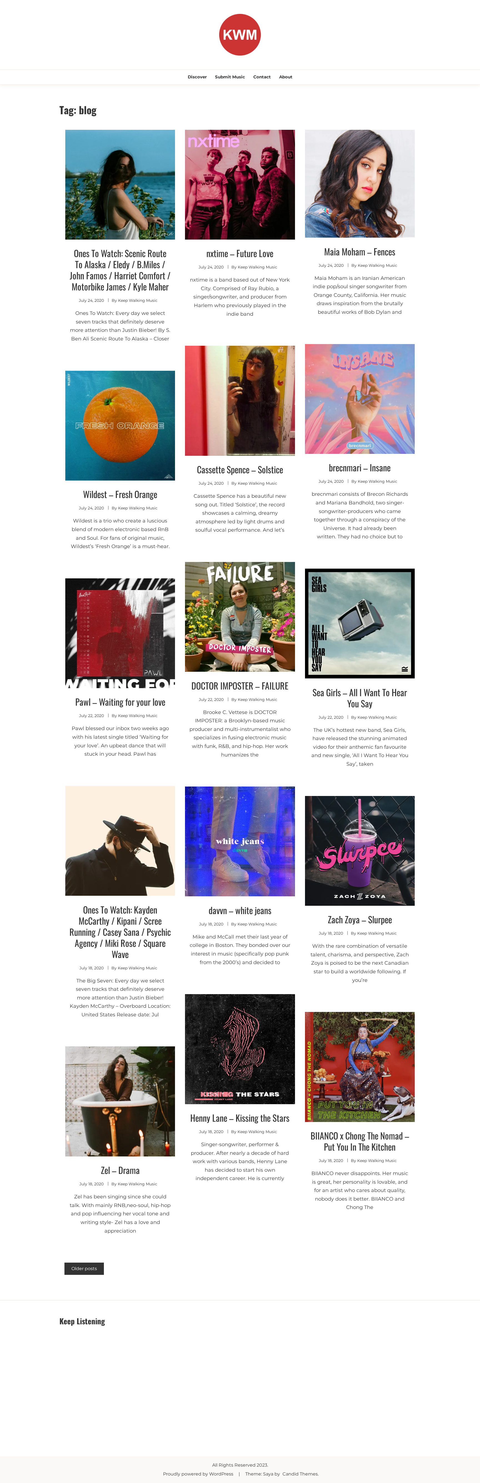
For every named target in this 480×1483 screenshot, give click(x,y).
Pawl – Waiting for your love (120, 701)
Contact (262, 76)
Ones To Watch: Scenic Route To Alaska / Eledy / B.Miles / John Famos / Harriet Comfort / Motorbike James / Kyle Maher (120, 270)
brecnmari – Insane (360, 467)
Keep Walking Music (138, 300)
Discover (197, 76)
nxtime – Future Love (239, 253)
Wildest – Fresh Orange (120, 494)
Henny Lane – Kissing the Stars (239, 1117)
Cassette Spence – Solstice (240, 469)
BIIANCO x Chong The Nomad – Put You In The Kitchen (360, 1141)
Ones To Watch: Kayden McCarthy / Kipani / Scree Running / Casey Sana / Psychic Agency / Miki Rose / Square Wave (120, 932)
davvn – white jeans (240, 910)
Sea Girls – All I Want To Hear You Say (359, 698)
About (285, 76)
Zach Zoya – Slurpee (360, 919)
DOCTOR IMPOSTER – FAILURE (239, 685)
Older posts (84, 1268)
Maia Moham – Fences (359, 251)
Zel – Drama (120, 1169)
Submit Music (230, 76)
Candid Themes (300, 1474)
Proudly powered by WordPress (198, 1474)
